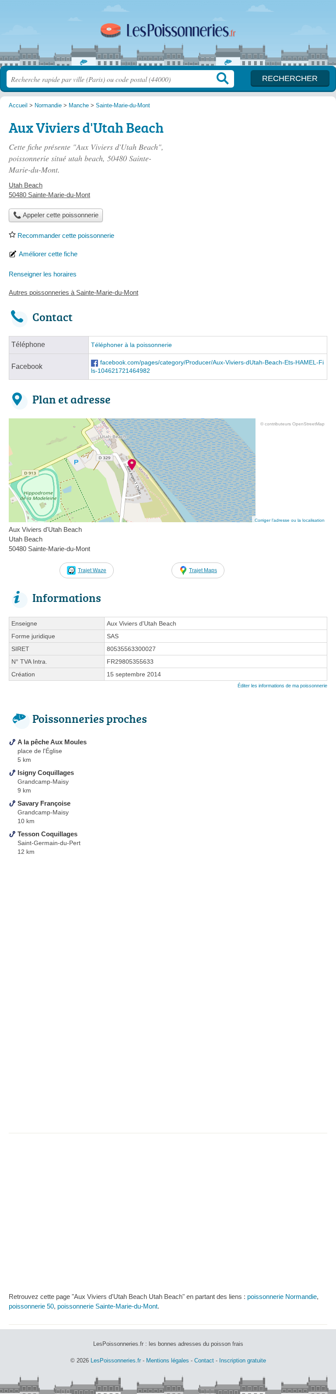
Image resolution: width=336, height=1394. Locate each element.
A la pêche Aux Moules (52, 742)
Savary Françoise (44, 803)
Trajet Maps (203, 570)
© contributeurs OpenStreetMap (292, 423)
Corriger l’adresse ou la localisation (290, 520)
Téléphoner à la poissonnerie (131, 345)
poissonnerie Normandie (282, 1296)
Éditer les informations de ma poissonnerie (282, 685)
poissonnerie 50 (31, 1306)
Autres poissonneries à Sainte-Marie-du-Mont (73, 292)
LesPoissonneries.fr (168, 36)
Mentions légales (167, 1360)
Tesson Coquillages (47, 834)
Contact (204, 1360)
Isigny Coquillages (46, 772)
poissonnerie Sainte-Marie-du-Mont (107, 1306)
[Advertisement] (168, 1062)
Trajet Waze (92, 570)
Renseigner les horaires (43, 274)
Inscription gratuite (242, 1360)
